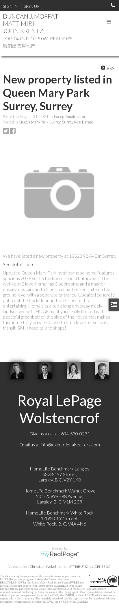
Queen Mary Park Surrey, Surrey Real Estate (56, 122)
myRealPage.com (59, 554)
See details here (19, 264)
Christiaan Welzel (42, 566)
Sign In (10, 6)
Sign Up (31, 6)
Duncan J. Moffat (30, 16)
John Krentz (23, 30)
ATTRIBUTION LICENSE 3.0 (90, 566)
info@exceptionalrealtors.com (70, 444)
